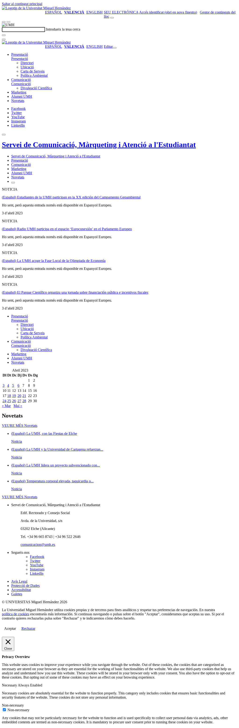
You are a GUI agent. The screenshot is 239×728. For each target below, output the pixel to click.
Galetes (16, 594)
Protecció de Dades (25, 586)
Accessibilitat (21, 590)
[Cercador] (112, 17)
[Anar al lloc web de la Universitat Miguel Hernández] (36, 8)
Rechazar (28, 628)
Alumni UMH (21, 96)
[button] (19, 59)
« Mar (6, 406)
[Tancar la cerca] (4, 39)
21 (24, 396)
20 (19, 396)
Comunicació (21, 80)
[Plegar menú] (114, 48)
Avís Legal (19, 581)
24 (4, 401)
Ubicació (27, 67)
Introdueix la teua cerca (63, 29)
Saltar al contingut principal (22, 4)
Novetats (17, 101)
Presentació (19, 54)
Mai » (18, 406)
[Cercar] (4, 35)
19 (14, 396)
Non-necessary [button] (13, 705)
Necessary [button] (10, 685)
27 (19, 401)
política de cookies (15, 614)
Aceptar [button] (10, 628)
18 (9, 396)
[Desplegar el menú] (8, 22)
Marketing (18, 92)
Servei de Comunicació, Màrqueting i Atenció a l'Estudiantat (99, 144)
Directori (27, 63)
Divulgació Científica (36, 88)
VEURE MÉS (19, 426)
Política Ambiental (34, 75)
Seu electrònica (121, 12)
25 (9, 401)
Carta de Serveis (33, 71)
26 (14, 401)
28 (24, 401)
